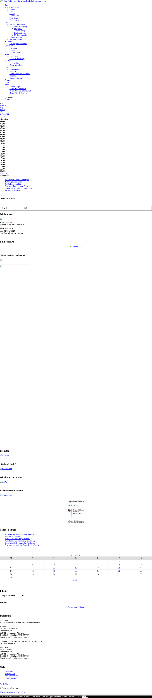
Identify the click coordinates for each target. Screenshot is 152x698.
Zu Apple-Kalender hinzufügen (16, 186)
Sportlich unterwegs (17, 59)
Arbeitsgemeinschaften (18, 44)
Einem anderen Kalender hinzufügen (18, 188)
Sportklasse (14, 57)
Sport (7, 54)
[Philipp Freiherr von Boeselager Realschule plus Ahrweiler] (23, 1)
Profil (7, 22)
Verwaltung (14, 18)
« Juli (75, 580)
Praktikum (13, 48)
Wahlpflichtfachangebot (18, 24)
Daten (7, 82)
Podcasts (13, 72)
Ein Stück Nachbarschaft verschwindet (19, 534)
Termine (8, 80)
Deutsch (13, 76)
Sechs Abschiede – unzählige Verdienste (20, 543)
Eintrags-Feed (10, 674)
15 (119, 568)
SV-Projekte (14, 63)
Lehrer (12, 14)
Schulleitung (14, 16)
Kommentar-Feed (11, 676)
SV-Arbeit (8, 61)
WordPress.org (10, 678)
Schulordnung (15, 69)
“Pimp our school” (16, 65)
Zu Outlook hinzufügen (13, 184)
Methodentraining (21, 35)
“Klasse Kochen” (16, 78)
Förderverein (14, 20)
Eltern (12, 11)
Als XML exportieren (13, 190)
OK (84, 697)
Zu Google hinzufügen (13, 182)
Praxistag (13, 50)
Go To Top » (5, 684)
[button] (4, 176)
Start (6, 5)
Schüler (12, 9)
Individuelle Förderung (18, 26)
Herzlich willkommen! (13, 537)
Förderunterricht (20, 33)
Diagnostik (18, 29)
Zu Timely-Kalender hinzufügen (17, 180)
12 (54, 568)
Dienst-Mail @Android (18, 93)
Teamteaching (19, 31)
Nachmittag (9, 41)
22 (119, 571)
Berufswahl (9, 46)
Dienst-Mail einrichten (18, 89)
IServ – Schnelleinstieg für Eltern (17, 539)
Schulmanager (15, 87)
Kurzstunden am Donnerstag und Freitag (20, 541)
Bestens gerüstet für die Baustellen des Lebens (22, 545)
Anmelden (9, 671)
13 (76, 568)
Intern (7, 84)
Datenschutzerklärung (76, 607)
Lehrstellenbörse (16, 52)
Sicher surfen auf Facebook (20, 74)
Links (7, 67)
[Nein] (87, 697)
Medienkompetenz (16, 39)
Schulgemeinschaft (12, 7)
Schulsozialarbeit (16, 37)
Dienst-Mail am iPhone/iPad (20, 91)
